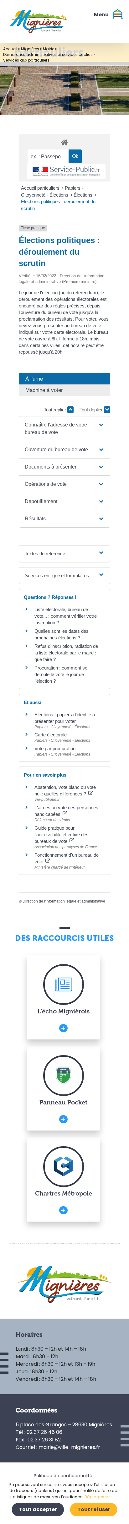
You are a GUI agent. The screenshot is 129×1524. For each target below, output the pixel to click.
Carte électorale (50, 734)
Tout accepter (38, 1509)
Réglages (95, 1497)
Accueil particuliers (41, 188)
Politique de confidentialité (63, 1475)
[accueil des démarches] (64, 142)
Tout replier (55, 409)
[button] (64, 428)
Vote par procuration (54, 748)
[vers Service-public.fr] (66, 171)
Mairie (48, 49)
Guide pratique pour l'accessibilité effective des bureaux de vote (61, 834)
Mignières (30, 49)
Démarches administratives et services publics (48, 54)
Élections (84, 195)
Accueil (10, 49)
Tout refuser (93, 1509)
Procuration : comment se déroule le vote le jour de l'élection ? (60, 674)
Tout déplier (92, 409)
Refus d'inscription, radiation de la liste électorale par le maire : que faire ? (66, 652)
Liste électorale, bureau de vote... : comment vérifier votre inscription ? (65, 616)
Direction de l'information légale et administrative (64, 901)
